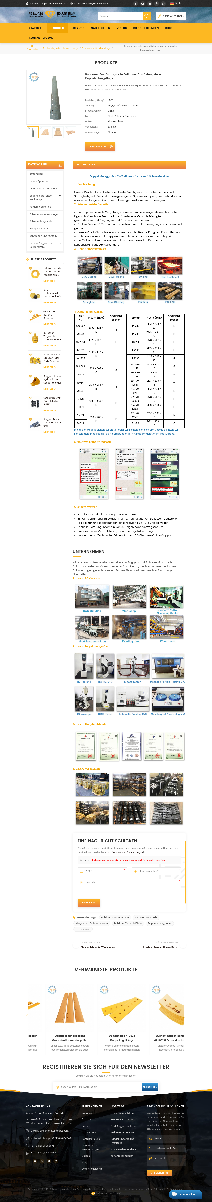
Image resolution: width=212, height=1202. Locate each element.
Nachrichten (100, 28)
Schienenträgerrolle (41, 221)
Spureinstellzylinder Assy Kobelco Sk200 (52, 401)
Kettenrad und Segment (43, 188)
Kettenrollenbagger (122, 1156)
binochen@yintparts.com (54, 1131)
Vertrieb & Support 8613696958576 (47, 3)
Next (184, 1017)
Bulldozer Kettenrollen (123, 1132)
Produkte (58, 28)
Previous (27, 1016)
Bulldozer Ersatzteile (146, 917)
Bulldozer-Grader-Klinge (115, 917)
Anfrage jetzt (99, 146)
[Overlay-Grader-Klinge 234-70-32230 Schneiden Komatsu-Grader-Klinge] (158, 1008)
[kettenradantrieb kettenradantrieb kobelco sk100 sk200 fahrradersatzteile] (35, 273)
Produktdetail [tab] (86, 164)
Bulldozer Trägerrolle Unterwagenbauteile (52, 336)
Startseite (36, 28)
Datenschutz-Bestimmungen (127, 852)
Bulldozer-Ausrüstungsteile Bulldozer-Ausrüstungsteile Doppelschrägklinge (128, 860)
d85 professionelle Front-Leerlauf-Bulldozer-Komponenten (52, 293)
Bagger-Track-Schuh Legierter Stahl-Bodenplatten (52, 423)
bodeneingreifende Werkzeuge (61, 48)
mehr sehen (49, 281)
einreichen (157, 1173)
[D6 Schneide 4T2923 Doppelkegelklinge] (106, 1008)
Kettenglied (36, 174)
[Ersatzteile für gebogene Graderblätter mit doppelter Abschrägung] (54, 1008)
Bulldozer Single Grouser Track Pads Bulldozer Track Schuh (52, 358)
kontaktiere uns (41, 38)
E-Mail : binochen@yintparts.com (91, 3)
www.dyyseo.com (134, 1189)
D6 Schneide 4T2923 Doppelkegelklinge (106, 1038)
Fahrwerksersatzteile (122, 1113)
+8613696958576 (62, 1138)
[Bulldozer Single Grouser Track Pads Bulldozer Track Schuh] (35, 359)
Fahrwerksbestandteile (123, 1149)
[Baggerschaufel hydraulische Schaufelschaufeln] (35, 381)
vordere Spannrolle (40, 207)
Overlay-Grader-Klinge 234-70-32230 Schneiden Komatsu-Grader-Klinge (158, 1038)
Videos (122, 28)
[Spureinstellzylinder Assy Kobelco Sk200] (35, 402)
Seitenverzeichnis (92, 1169)
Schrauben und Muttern (43, 236)
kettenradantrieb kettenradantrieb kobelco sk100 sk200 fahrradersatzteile (52, 272)
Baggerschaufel (39, 229)
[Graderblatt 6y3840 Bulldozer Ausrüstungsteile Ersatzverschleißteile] (35, 316)
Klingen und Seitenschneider (92, 923)
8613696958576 (45, 1146)
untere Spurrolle (39, 181)
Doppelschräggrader (160, 923)
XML (148, 1189)
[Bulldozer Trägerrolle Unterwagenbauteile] (35, 338)
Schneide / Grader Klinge (96, 48)
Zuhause (87, 1113)
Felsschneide (83, 929)
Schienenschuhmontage (44, 214)
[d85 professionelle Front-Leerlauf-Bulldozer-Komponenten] (35, 295)
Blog (168, 28)
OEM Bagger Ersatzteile (124, 1126)
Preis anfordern (173, 16)
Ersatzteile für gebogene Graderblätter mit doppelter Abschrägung (54, 1038)
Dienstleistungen (146, 28)
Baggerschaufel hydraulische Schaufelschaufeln (52, 380)
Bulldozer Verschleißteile (128, 923)
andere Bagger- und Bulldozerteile (41, 245)
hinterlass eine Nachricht (187, 1195)
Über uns (77, 28)
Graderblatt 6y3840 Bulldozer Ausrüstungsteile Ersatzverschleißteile (52, 315)
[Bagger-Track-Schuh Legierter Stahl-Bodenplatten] (35, 424)
